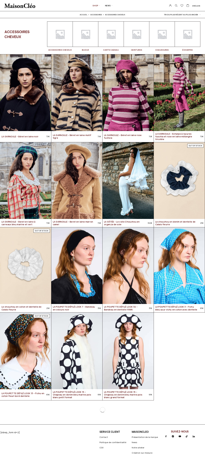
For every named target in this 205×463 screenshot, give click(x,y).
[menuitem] (196, 5)
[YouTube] (179, 436)
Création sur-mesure (142, 452)
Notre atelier (138, 447)
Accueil (83, 15)
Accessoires (96, 15)
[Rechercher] (176, 5)
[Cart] (187, 6)
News (108, 5)
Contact (103, 437)
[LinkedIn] (193, 436)
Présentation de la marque (145, 437)
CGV (101, 447)
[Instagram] (172, 436)
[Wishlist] (182, 6)
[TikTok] (186, 436)
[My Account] (170, 5)
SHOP (95, 5)
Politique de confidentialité (112, 442)
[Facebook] (166, 436)
